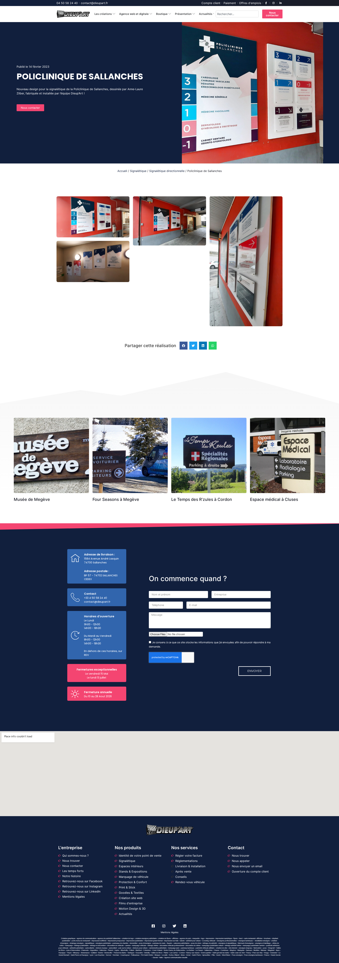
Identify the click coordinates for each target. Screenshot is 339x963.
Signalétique (138, 171)
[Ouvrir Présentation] (193, 14)
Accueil (122, 171)
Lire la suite (52, 425)
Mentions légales (170, 932)
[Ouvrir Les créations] (114, 14)
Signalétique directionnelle (167, 171)
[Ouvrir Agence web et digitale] (151, 14)
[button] (184, 346)
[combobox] (237, 14)
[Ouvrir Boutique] (169, 14)
